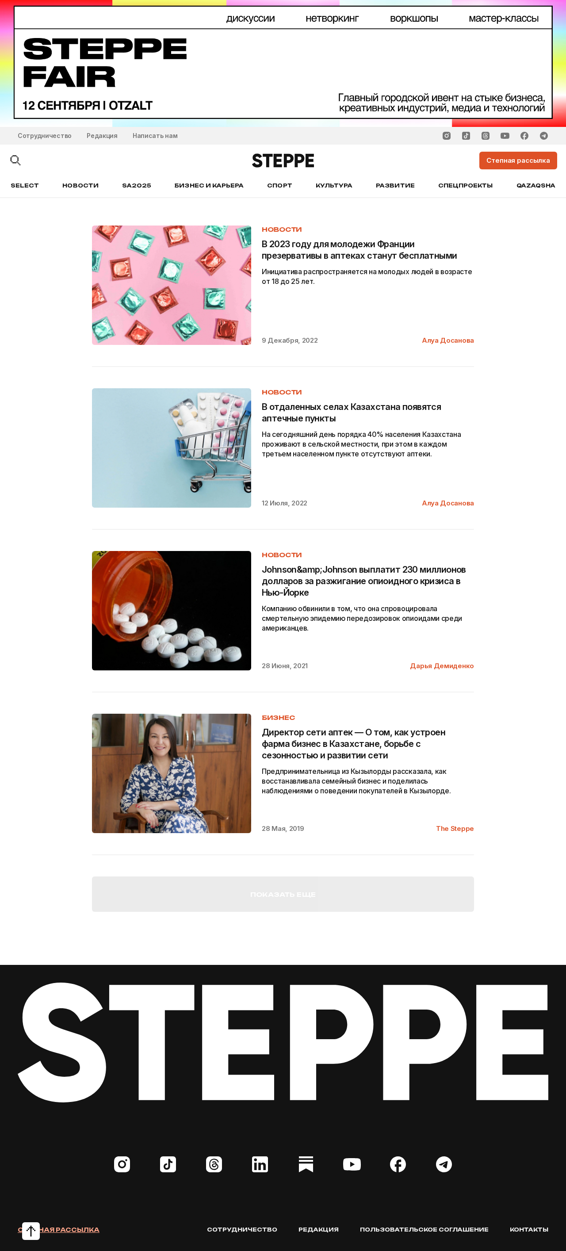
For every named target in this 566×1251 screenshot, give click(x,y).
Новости (80, 185)
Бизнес (278, 717)
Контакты (529, 1229)
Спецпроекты (465, 185)
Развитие (395, 185)
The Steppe (455, 828)
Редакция (102, 135)
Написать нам (155, 135)
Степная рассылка (58, 1229)
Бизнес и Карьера (209, 185)
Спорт (279, 185)
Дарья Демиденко (442, 666)
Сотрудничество (45, 135)
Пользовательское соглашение (424, 1229)
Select (25, 185)
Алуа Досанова (448, 340)
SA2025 (136, 185)
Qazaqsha (535, 185)
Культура (334, 185)
